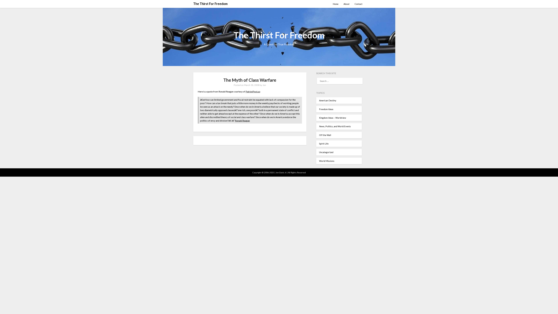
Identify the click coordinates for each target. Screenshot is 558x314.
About (346, 4)
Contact (358, 4)
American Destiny (327, 100)
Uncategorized (326, 152)
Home (335, 4)
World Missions (326, 161)
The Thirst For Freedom (210, 4)
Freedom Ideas (326, 109)
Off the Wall (325, 135)
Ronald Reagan (242, 120)
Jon (264, 85)
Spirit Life (324, 143)
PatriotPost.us (253, 91)
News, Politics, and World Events (335, 126)
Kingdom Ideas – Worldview (332, 117)
